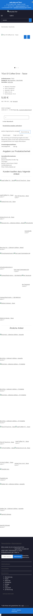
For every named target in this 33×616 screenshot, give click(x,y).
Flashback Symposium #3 (20, 7)
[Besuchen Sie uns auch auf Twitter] (2, 598)
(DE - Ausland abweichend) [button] (24, 110)
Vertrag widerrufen (8, 593)
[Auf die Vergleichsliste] (25, 37)
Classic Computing (20, 6)
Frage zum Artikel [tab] (18, 135)
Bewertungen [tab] (6, 135)
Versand (15, 101)
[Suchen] (30, 20)
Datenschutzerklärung (7, 549)
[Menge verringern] (2, 117)
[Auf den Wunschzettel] (28, 37)
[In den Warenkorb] (2, 33)
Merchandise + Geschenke (15, 80)
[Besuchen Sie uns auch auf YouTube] (2, 600)
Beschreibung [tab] (25, 132)
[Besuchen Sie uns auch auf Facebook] (2, 596)
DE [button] (2, 16)
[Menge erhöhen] (30, 117)
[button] (6, 15)
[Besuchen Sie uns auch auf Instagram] (2, 602)
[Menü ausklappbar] (3, 12)
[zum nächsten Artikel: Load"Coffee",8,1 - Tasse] (15, 27)
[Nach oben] (0, 615)
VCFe (18, 4)
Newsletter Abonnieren (25, 556)
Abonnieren (17, 556)
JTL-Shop (19, 611)
